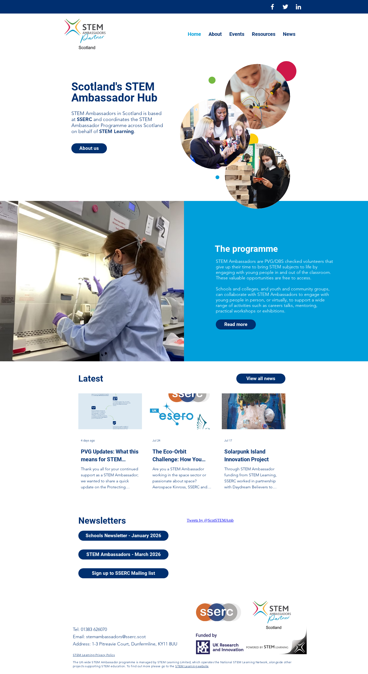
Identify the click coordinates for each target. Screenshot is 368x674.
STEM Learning (116, 131)
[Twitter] (285, 7)
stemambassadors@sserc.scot (116, 636)
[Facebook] (272, 7)
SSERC (84, 119)
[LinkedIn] (298, 7)
